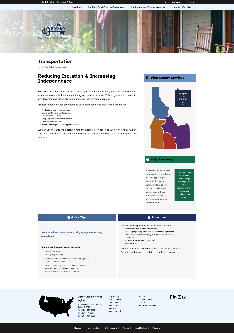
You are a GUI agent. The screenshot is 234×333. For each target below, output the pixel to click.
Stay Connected (115, 299)
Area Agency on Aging (53, 254)
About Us (76, 7)
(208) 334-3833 (88, 310)
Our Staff (142, 302)
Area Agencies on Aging (149, 305)
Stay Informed (114, 311)
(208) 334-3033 (88, 316)
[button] (167, 1)
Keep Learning (114, 302)
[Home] (44, 2)
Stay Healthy (113, 296)
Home (40, 67)
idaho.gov (78, 328)
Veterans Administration (54, 261)
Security (156, 328)
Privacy (126, 328)
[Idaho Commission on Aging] (53, 31)
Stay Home (113, 305)
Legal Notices (141, 328)
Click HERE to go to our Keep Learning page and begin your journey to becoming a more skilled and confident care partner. (184, 185)
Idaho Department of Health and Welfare (61, 271)
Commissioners (145, 299)
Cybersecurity (111, 328)
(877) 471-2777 (87, 313)
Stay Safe (49, 67)
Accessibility (93, 328)
